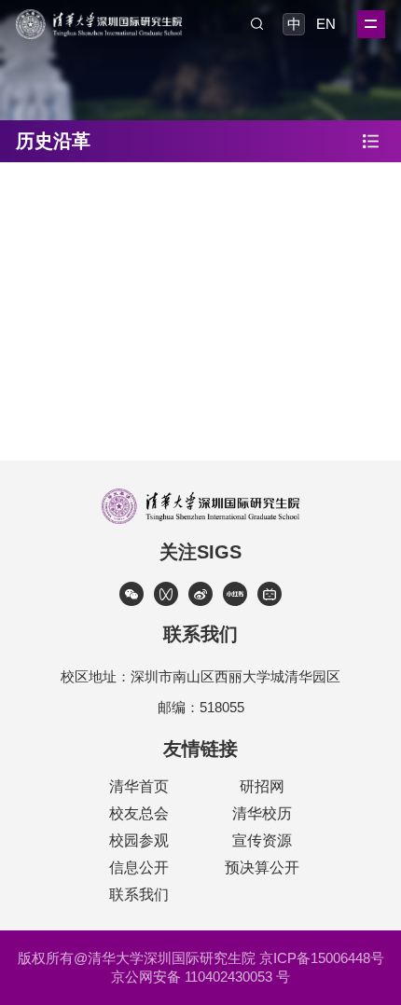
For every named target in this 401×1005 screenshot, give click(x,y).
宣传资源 (262, 840)
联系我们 (139, 894)
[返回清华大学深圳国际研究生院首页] (99, 15)
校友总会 (139, 813)
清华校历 (262, 813)
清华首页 (139, 786)
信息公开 (139, 867)
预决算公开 (262, 867)
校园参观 (139, 840)
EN (325, 24)
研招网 (262, 786)
